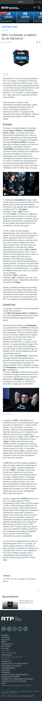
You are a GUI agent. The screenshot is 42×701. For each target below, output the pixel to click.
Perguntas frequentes (11, 657)
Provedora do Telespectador (14, 664)
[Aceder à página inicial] (11, 8)
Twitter (9, 629)
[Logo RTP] (11, 619)
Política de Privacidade (9, 691)
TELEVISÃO (5, 640)
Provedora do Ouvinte (11, 666)
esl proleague (31, 579)
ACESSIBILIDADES (8, 668)
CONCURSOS (6, 655)
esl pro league (19, 579)
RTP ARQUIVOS (7, 644)
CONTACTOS (6, 661)
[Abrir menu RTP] (21, 2)
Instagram (14, 629)
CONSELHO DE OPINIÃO (10, 677)
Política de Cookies (24, 691)
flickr (25, 629)
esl (12, 579)
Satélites (5, 670)
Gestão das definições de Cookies (16, 686)
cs (4, 579)
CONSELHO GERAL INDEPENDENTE (14, 675)
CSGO (8, 579)
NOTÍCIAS (5, 635)
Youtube (20, 629)
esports (5, 581)
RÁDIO (3, 642)
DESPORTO (5, 637)
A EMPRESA (5, 672)
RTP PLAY (5, 648)
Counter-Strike (9, 27)
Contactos (6, 659)
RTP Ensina (6, 646)
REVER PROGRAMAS (9, 653)
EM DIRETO (5, 650)
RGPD (3, 683)
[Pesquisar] (39, 9)
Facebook (3, 629)
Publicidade (14, 693)
